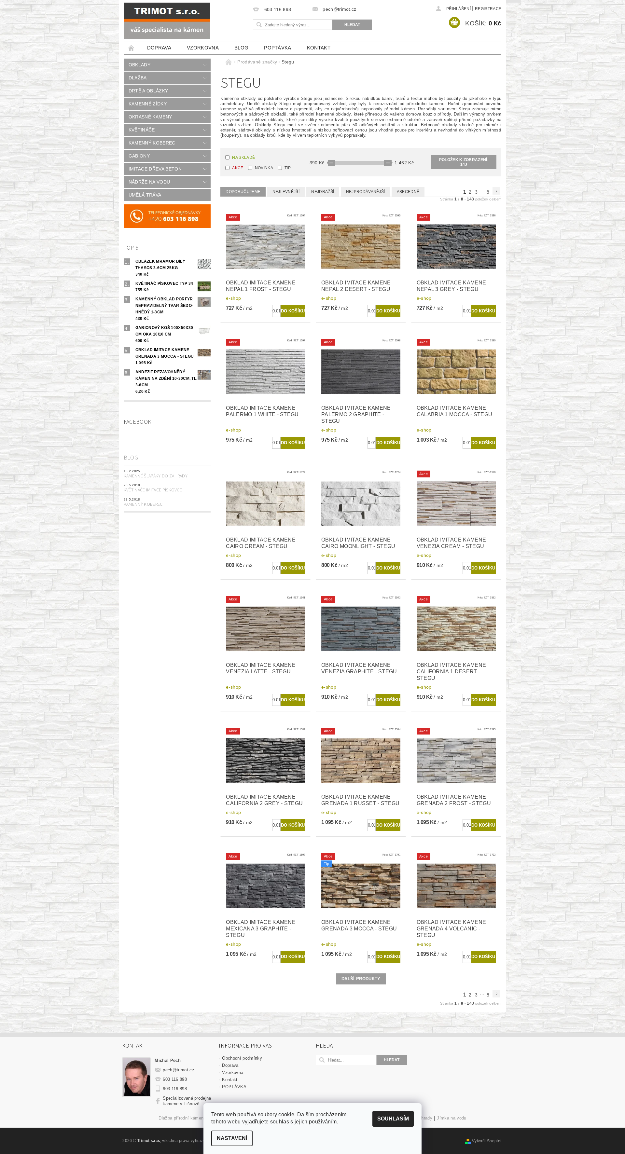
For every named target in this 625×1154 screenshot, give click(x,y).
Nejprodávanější (365, 191)
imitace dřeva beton (155, 169)
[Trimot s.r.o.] (167, 21)
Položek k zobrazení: (464, 162)
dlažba (138, 77)
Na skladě (243, 157)
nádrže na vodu (149, 182)
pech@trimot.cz (178, 1069)
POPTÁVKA (277, 47)
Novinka (264, 168)
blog (241, 47)
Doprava (159, 47)
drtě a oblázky (148, 90)
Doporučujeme (243, 191)
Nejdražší (322, 191)
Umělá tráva (145, 195)
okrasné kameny (150, 116)
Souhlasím (393, 1118)
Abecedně (408, 191)
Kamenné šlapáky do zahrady (156, 476)
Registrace (488, 9)
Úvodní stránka (131, 47)
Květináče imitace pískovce (153, 490)
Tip (288, 168)
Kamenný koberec (143, 504)
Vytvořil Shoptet (486, 1141)
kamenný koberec (152, 142)
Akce (237, 168)
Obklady (139, 64)
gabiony (139, 155)
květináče (142, 129)
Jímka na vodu (451, 1118)
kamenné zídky (148, 103)
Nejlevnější (286, 191)
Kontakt (318, 47)
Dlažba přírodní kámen (181, 1118)
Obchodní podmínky (242, 1058)
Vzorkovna (203, 47)
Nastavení (232, 1138)
